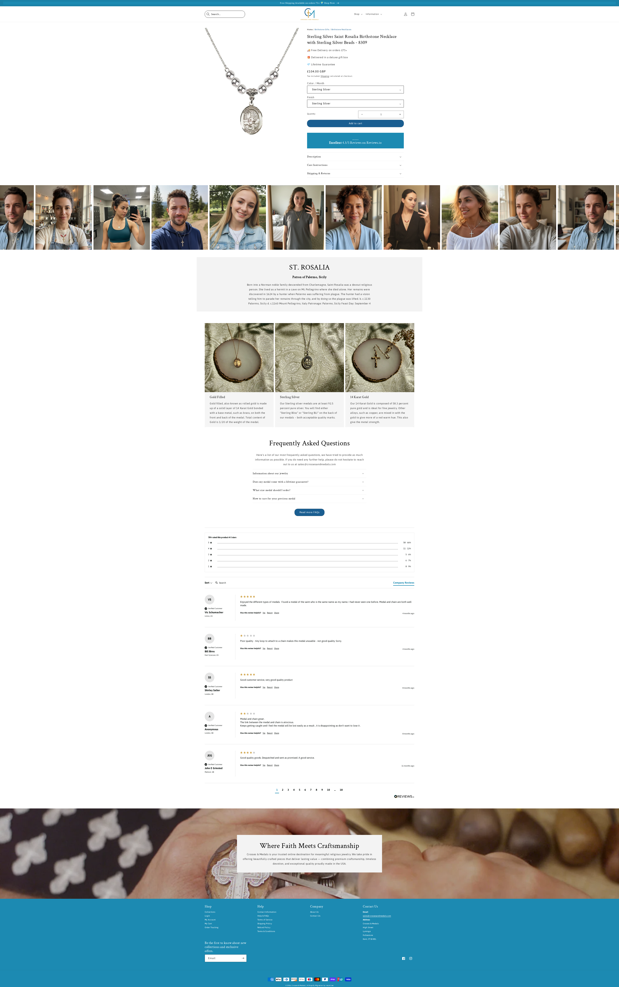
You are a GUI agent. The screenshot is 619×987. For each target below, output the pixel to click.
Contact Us (315, 916)
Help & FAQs (263, 916)
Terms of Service (264, 920)
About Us (314, 912)
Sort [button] (207, 582)
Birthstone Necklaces (341, 29)
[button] (225, 14)
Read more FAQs (309, 512)
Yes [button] (264, 613)
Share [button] (276, 613)
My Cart (208, 923)
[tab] (403, 583)
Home (310, 29)
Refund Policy (263, 927)
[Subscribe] (242, 958)
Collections (210, 912)
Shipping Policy (264, 923)
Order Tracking (212, 927)
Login (207, 916)
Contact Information (266, 912)
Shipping (325, 76)
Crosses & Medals (298, 985)
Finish (310, 97)
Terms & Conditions (266, 931)
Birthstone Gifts (322, 29)
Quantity (311, 114)
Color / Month (315, 83)
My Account (210, 920)
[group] (309, 611)
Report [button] (270, 613)
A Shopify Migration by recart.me (320, 985)
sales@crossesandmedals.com (377, 916)
